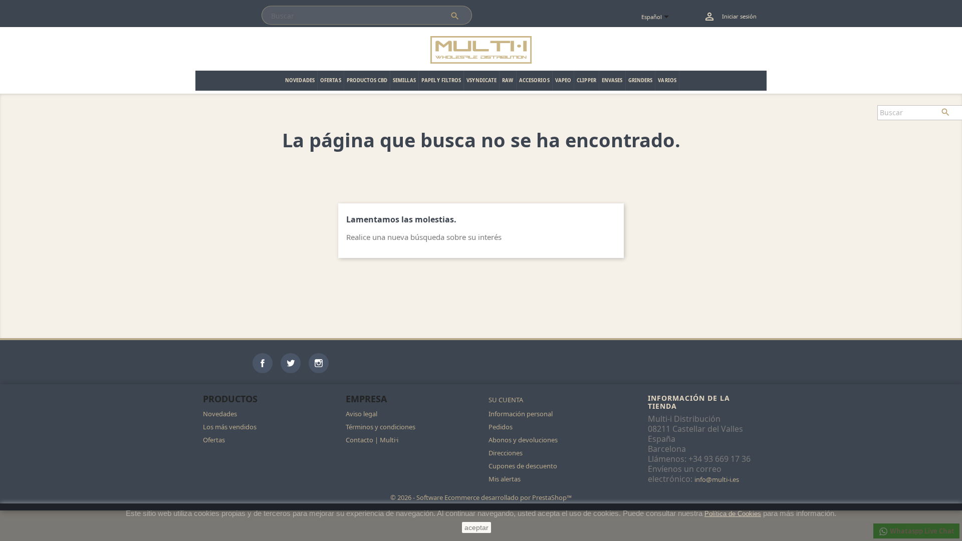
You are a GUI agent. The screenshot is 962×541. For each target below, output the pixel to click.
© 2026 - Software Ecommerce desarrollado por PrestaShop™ (481, 497)
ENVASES (612, 80)
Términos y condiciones (380, 426)
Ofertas (214, 439)
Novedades (220, 413)
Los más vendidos (230, 426)
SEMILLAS (404, 80)
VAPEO (563, 80)
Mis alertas (505, 478)
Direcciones (506, 452)
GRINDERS (640, 80)
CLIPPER (586, 80)
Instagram (319, 363)
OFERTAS (330, 80)
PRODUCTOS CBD (367, 80)
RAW (507, 80)
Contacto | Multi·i (372, 439)
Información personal (521, 413)
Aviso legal (361, 413)
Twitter (291, 363)
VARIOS (667, 80)
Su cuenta (506, 399)
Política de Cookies (732, 513)
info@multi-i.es (716, 479)
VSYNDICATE (481, 80)
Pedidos (501, 426)
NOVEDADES (300, 80)
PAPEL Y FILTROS (441, 80)
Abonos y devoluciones (523, 439)
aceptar (476, 527)
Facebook (263, 363)
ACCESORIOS (534, 80)
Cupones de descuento (523, 465)
